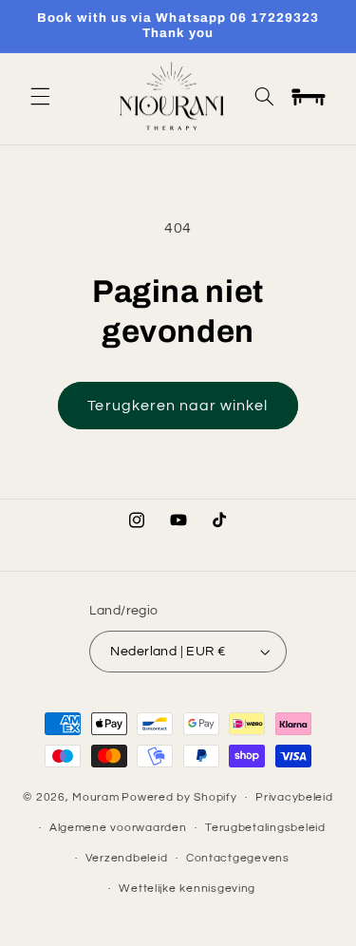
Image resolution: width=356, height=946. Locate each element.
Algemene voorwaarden (118, 828)
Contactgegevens (238, 858)
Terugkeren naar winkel (177, 405)
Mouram (95, 797)
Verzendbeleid (126, 858)
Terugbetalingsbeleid (265, 828)
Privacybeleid (294, 797)
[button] (40, 96)
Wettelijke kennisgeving (187, 888)
